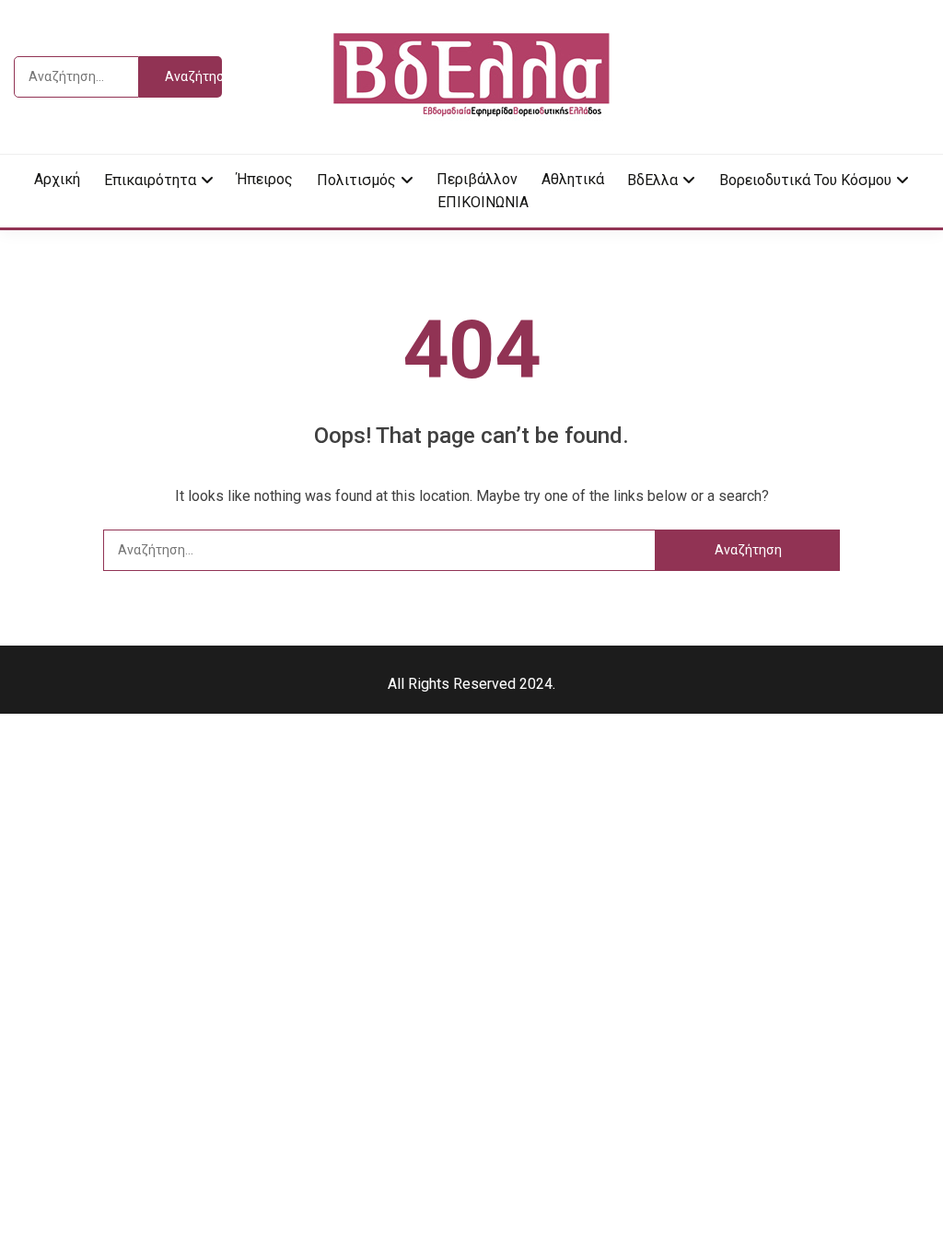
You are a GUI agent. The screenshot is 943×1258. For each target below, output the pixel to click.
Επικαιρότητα (150, 180)
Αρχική (57, 179)
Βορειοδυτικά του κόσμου (805, 180)
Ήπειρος (265, 179)
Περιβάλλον (477, 179)
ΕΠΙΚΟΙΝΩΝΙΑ (483, 202)
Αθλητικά (572, 179)
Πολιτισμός (356, 180)
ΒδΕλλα (652, 180)
